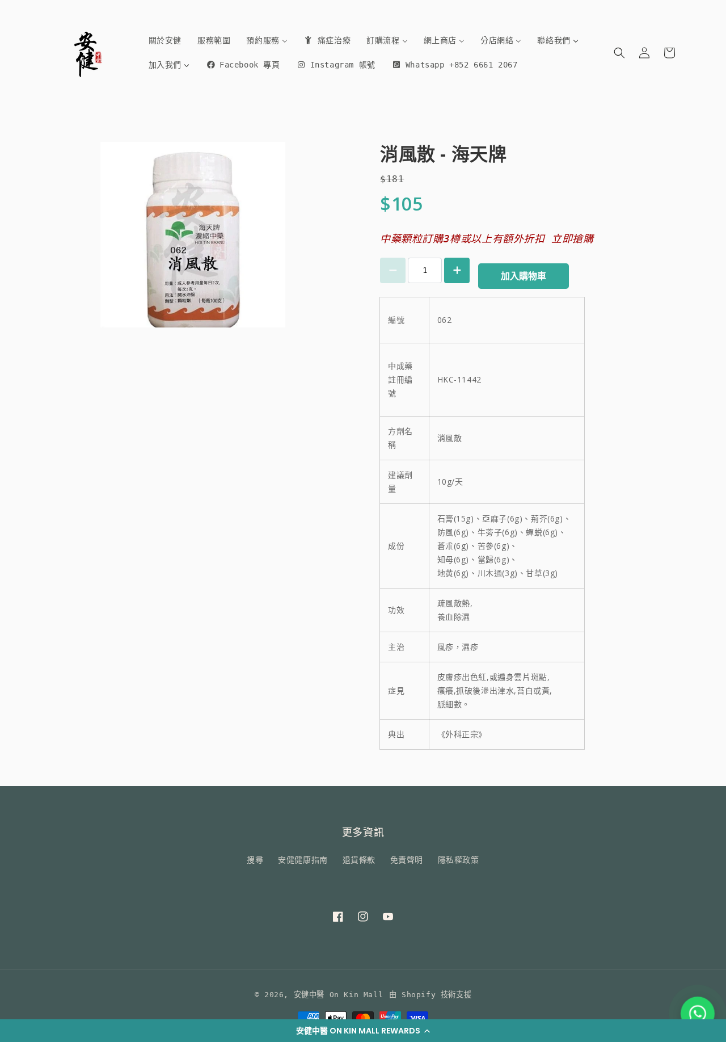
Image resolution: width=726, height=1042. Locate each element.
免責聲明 (406, 859)
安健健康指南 (303, 859)
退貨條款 (359, 859)
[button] (363, 1030)
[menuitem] (165, 40)
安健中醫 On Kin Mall (338, 994)
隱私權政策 (458, 859)
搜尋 (255, 859)
